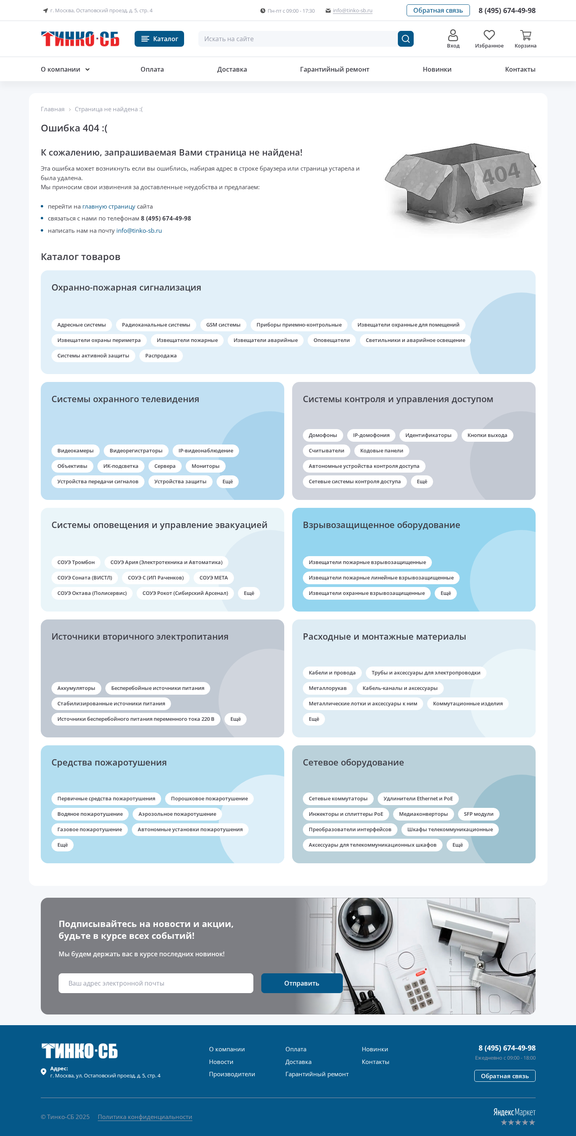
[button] (438, 10)
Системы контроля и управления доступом (398, 399)
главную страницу (108, 206)
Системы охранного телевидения (125, 399)
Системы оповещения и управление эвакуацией (159, 524)
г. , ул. (105, 1072)
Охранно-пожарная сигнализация (126, 287)
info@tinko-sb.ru (139, 230)
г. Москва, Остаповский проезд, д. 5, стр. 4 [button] (101, 10)
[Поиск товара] (406, 39)
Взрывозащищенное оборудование (381, 524)
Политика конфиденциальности (145, 1117)
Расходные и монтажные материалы (384, 636)
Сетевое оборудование (353, 762)
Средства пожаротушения (109, 762)
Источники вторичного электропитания (140, 636)
